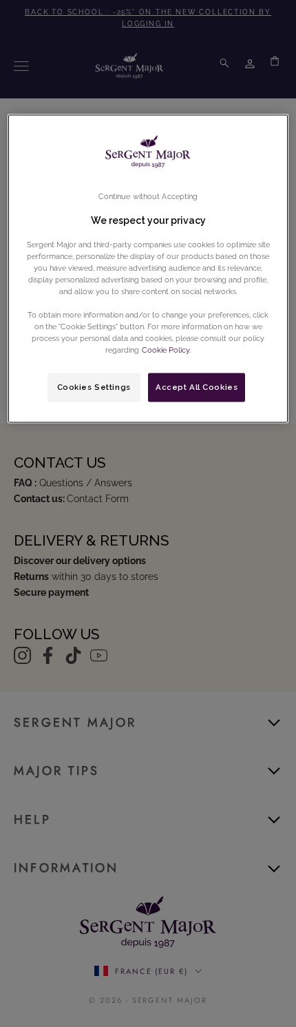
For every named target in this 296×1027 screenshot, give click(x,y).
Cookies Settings (94, 387)
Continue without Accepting (148, 195)
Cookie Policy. (165, 350)
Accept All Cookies (196, 387)
